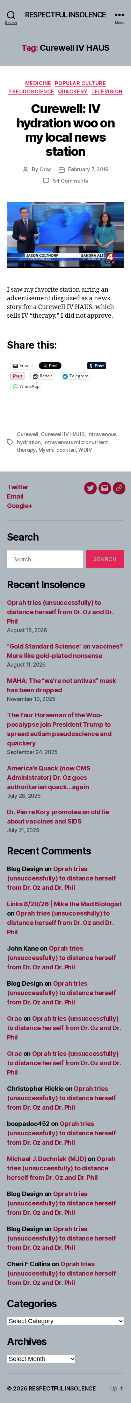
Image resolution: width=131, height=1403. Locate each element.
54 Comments (70, 180)
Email (15, 496)
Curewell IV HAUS (63, 434)
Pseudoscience (31, 91)
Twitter (18, 487)
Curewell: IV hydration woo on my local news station (65, 130)
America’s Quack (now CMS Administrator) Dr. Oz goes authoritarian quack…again (48, 778)
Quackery (73, 91)
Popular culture (80, 83)
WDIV (85, 449)
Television (107, 91)
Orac (45, 169)
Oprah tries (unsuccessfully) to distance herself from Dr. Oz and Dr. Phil (60, 612)
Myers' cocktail (57, 449)
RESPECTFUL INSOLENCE (65, 14)
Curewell (27, 434)
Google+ (19, 505)
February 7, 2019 (88, 169)
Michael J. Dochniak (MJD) (46, 1158)
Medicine (38, 83)
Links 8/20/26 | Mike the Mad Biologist (64, 904)
